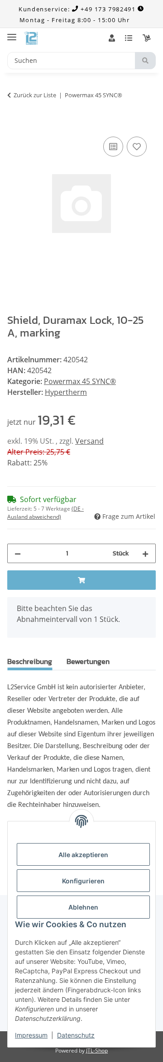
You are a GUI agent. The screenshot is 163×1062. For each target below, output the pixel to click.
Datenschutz (76, 1035)
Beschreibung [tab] (29, 661)
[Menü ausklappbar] (11, 33)
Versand (89, 441)
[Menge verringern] (18, 553)
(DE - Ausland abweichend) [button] (45, 513)
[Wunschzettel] (128, 38)
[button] (112, 38)
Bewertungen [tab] (88, 661)
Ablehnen (83, 907)
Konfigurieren (83, 881)
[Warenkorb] (147, 38)
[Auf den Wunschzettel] (137, 146)
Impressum (31, 1035)
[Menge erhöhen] (145, 553)
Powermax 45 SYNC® (80, 381)
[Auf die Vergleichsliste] (113, 146)
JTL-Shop (97, 1050)
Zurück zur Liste (35, 95)
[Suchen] (145, 61)
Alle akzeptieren (83, 854)
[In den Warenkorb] (14, 124)
